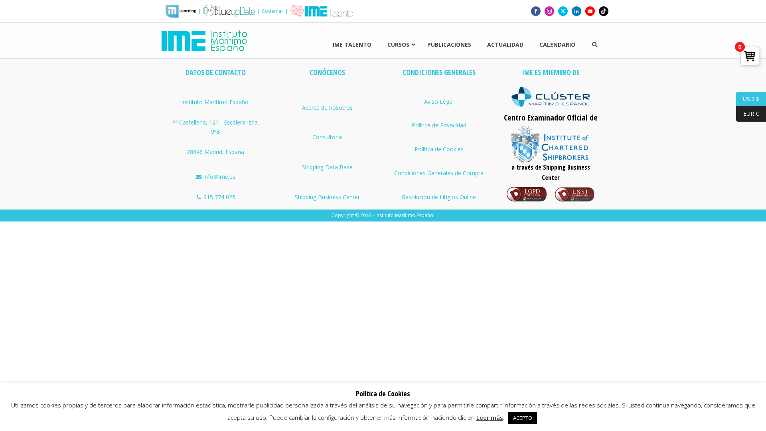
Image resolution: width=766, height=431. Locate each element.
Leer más (489, 417)
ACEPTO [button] (522, 417)
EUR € (747, 113)
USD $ (747, 98)
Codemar (272, 11)
